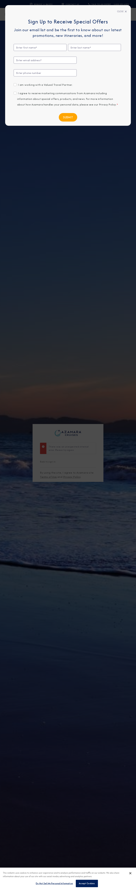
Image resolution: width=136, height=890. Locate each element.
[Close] (130, 873)
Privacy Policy (107, 104)
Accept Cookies (87, 883)
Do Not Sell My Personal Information (54, 883)
